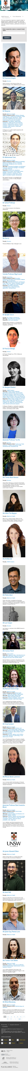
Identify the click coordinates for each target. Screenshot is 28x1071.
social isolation (19, 734)
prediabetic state (6, 820)
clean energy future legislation (13, 400)
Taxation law (18, 444)
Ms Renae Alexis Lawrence (11, 777)
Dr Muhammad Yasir (9, 157)
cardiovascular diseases (13, 125)
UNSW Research (5, 16)
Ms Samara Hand (8, 651)
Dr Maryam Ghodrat (9, 387)
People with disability (12, 694)
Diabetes (9, 815)
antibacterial (15, 173)
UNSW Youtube (22, 1039)
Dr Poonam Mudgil (9, 349)
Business (9, 81)
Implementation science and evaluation (11, 120)
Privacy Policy (4, 1024)
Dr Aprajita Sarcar (8, 315)
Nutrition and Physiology (8, 812)
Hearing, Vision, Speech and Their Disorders (13, 284)
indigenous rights (12, 655)
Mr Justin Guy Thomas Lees (11, 932)
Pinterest (13, 1043)
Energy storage (11, 391)
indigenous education (19, 656)
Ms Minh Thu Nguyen (10, 513)
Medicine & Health (11, 114)
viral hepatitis (11, 121)
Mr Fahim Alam (8, 595)
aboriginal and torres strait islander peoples (12, 657)
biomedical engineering (13, 285)
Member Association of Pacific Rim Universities (14, 1062)
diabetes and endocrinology (19, 816)
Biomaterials (5, 165)
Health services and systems (14, 119)
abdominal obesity (17, 818)
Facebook (5, 1039)
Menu (26, 2)
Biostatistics (15, 117)
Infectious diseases (19, 115)
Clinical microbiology (17, 162)
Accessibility (5, 1026)
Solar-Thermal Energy (18, 394)
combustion (12, 401)
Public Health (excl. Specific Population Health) (13, 283)
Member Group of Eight (9, 1051)
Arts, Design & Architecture (13, 317)
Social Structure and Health (14, 318)
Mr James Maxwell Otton (11, 851)
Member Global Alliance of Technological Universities (11, 1058)
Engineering (9, 277)
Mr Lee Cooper (7, 623)
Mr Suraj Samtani (8, 724)
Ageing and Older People (13, 730)
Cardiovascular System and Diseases (16, 282)
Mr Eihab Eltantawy (9, 1002)
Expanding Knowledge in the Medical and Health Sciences (13, 168)
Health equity (20, 694)
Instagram (21, 1043)
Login (16, 2)
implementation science (12, 124)
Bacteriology (5, 164)
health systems (11, 126)
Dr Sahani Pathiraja (9, 203)
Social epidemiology (12, 729)
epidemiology (18, 121)
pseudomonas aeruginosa (14, 170)
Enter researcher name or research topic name (14, 29)
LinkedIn (5, 1043)
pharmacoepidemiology (8, 966)
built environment (19, 402)
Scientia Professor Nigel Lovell (12, 274)
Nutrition (14, 815)
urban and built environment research (11, 403)
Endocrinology (18, 811)
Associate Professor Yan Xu (11, 440)
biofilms (19, 172)
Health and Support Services (13, 696)
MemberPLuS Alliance (15, 1067)
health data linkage (17, 699)
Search (21, 2)
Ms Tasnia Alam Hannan (10, 477)
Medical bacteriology (7, 162)
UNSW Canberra (10, 390)
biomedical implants (10, 175)
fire (8, 402)
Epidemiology (9, 117)
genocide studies (9, 656)
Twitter (13, 1039)
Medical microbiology (20, 161)
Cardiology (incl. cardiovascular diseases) (12, 116)
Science (8, 205)
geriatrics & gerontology (14, 735)
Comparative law (14, 446)
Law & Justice (10, 653)
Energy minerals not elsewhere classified (15, 397)
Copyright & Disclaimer (14, 1024)
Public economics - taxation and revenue (13, 444)
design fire (12, 402)
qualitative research (7, 967)
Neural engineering (11, 280)
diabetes (10, 816)
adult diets (5, 817)
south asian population (13, 320)
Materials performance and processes (11, 392)
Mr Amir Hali (7, 892)
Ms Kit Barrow (7, 559)
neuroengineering (6, 287)
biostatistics (5, 122)
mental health (21, 697)
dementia (10, 734)
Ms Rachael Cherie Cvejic (11, 689)
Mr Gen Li (6, 238)
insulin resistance (12, 817)
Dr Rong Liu (6, 111)
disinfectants (19, 175)
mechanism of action (12, 172)
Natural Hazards (10, 396)
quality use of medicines (18, 964)
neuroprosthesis (12, 288)
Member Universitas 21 (7, 1055)
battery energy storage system (15, 399)
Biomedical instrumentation (14, 279)
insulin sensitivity (20, 817)
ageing (14, 734)
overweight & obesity (7, 818)
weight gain (13, 820)
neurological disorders (8, 699)
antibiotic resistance (7, 173)
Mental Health (11, 695)
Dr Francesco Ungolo (9, 78)
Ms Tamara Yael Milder (10, 960)
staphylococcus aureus (8, 171)
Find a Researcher (17, 16)
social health (5, 735)
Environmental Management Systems (12, 393)
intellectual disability (12, 697)
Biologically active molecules (15, 164)
